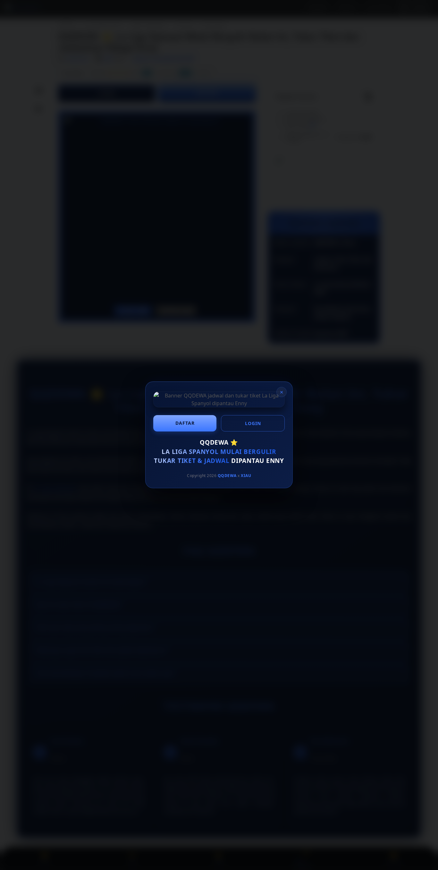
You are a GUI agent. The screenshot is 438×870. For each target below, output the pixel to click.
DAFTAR (185, 423)
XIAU (246, 475)
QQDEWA (227, 475)
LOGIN (253, 423)
